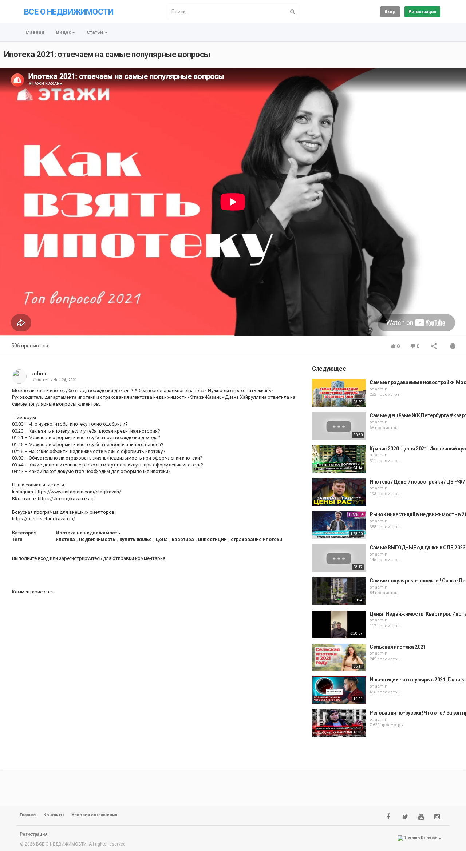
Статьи (95, 32)
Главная (34, 32)
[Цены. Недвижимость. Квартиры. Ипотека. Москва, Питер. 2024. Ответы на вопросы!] (339, 624)
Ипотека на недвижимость (88, 533)
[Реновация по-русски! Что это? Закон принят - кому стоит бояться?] (339, 723)
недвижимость (97, 539)
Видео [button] (63, 32)
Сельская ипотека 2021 (398, 647)
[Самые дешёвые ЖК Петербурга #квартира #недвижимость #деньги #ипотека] (339, 426)
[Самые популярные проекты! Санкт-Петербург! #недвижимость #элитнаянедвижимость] (339, 591)
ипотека (65, 539)
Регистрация (422, 11)
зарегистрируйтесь (80, 558)
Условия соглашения (94, 815)
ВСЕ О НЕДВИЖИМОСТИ (68, 11)
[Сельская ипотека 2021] (339, 657)
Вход (390, 11)
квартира (183, 539)
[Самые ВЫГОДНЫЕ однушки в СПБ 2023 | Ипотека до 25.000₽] (339, 558)
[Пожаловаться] (453, 347)
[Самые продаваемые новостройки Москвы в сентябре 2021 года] (339, 393)
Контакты (53, 815)
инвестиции (212, 539)
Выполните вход (30, 558)
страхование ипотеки (256, 539)
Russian (429, 837)
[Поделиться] (434, 347)
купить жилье (135, 539)
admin (40, 374)
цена (162, 539)
